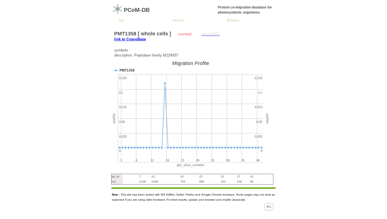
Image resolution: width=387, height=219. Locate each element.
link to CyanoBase (130, 39)
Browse (233, 20)
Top (121, 20)
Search (178, 20)
